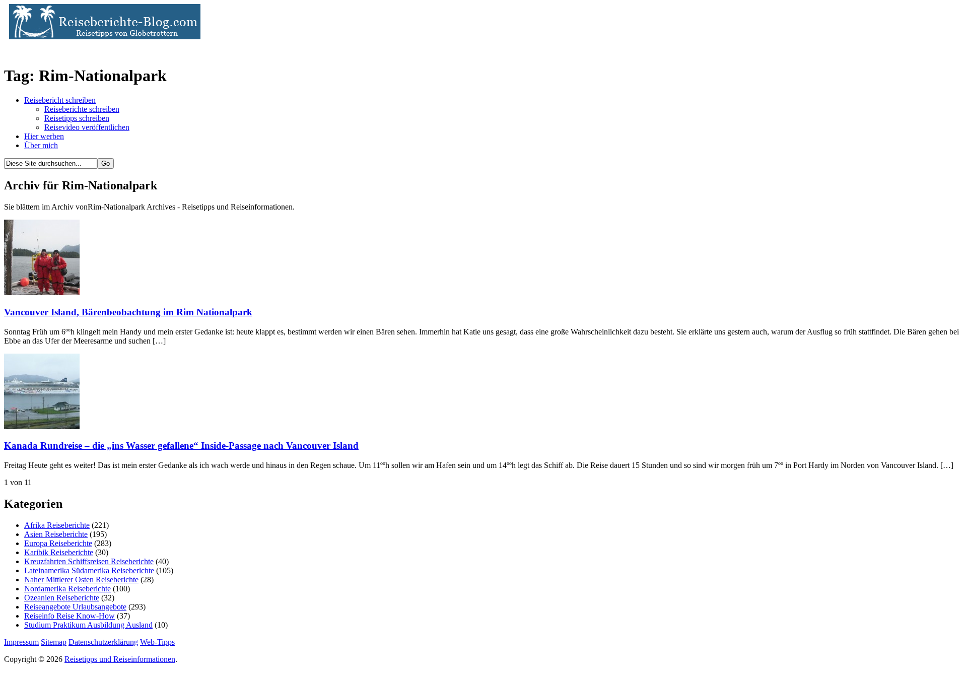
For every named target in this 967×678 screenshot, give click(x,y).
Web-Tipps (157, 642)
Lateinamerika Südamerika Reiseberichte (89, 570)
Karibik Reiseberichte (58, 552)
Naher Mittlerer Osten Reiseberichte (81, 579)
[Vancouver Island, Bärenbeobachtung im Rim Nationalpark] (42, 292)
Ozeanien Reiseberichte (61, 597)
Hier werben (44, 136)
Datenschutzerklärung (103, 642)
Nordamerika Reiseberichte (67, 588)
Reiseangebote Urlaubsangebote (75, 606)
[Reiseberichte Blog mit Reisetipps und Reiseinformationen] (102, 36)
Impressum (21, 642)
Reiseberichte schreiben (81, 109)
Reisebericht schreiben (60, 100)
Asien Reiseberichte (56, 534)
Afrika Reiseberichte (57, 525)
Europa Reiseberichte (58, 543)
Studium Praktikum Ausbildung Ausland (88, 625)
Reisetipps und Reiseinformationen (119, 659)
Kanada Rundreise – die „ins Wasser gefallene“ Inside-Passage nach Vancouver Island (181, 445)
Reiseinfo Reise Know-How (69, 616)
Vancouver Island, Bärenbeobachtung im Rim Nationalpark (128, 312)
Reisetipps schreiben (76, 118)
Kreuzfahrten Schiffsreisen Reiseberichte (89, 561)
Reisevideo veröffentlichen (86, 127)
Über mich (41, 145)
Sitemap (53, 642)
